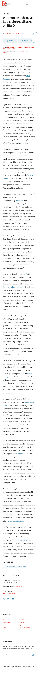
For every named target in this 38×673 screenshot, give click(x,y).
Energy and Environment (22, 47)
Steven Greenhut (12, 33)
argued (16, 325)
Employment (22, 622)
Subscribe (33, 655)
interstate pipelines (16, 521)
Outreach (5, 625)
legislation (20, 236)
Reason (25, 566)
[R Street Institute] (6, 3)
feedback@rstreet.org (9, 593)
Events (4, 627)
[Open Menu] (33, 3)
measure (19, 200)
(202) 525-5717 (7, 591)
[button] (25, 40)
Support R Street (23, 625)
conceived (23, 274)
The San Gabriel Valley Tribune (12, 566)
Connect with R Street (24, 627)
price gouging (22, 540)
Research (5, 619)
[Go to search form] (27, 3)
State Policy (11, 48)
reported (23, 143)
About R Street (23, 619)
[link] (4, 599)
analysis (21, 453)
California (10, 47)
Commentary (6, 622)
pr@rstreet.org (18, 586)
